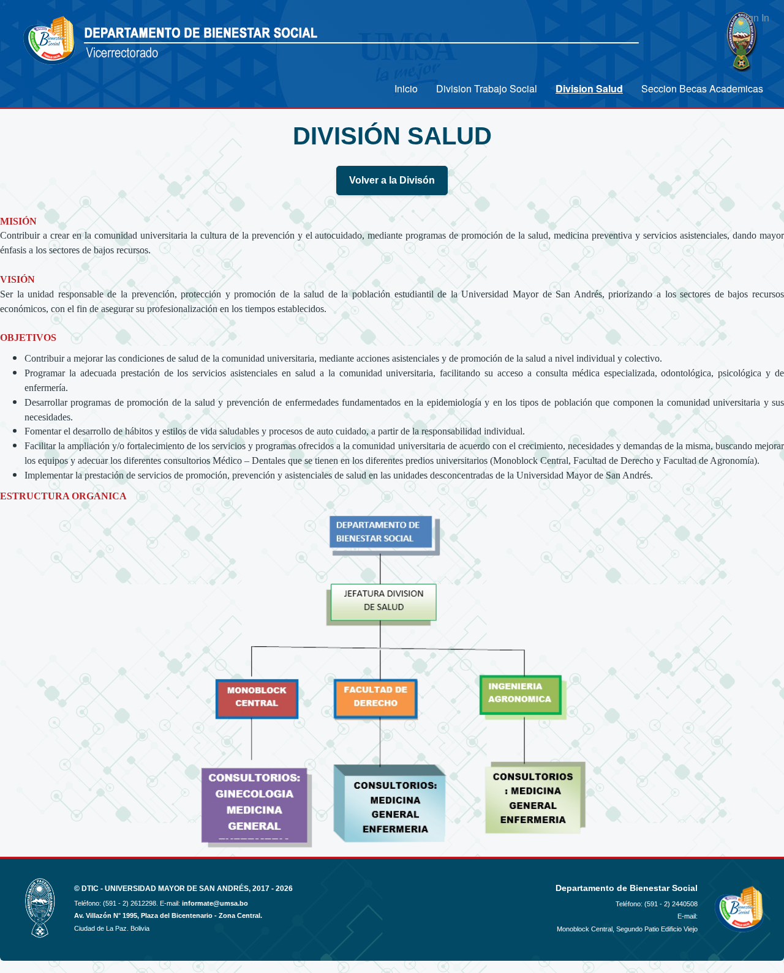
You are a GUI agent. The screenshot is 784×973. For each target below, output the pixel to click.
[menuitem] (406, 88)
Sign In (754, 17)
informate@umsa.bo (215, 903)
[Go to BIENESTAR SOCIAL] (50, 41)
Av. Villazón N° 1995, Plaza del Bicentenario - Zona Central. (168, 915)
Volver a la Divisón (392, 180)
